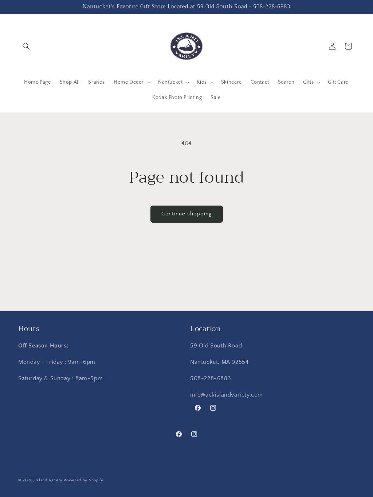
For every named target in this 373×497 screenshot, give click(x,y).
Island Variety (49, 480)
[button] (26, 46)
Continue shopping (186, 214)
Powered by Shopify (83, 480)
